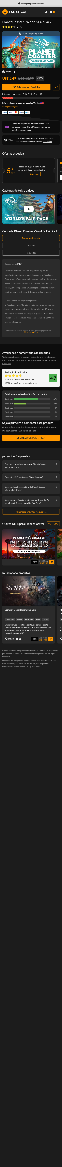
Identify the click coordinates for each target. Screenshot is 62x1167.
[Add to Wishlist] (56, 87)
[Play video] (29, 209)
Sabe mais (47, 141)
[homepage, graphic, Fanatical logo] (14, 12)
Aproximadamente (31, 238)
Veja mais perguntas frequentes (31, 511)
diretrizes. (6, 363)
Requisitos (31, 252)
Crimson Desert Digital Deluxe (20, 609)
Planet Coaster (33, 127)
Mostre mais (29, 332)
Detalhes (31, 245)
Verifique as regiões (10, 106)
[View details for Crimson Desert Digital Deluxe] (28, 591)
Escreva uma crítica (31, 437)
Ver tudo (53, 523)
